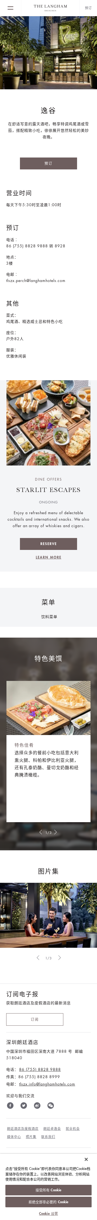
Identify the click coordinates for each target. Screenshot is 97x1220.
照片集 (31, 1137)
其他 (12, 303)
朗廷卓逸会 (52, 1128)
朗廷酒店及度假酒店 (23, 1128)
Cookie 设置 (48, 1213)
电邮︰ (12, 274)
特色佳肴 (24, 745)
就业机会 (73, 1128)
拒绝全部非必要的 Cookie (49, 1202)
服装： (12, 350)
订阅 (35, 1019)
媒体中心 (14, 1137)
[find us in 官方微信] (51, 1106)
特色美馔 (48, 659)
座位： (12, 332)
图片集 (48, 871)
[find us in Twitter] (24, 1106)
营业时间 (19, 193)
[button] (40, 832)
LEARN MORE (48, 557)
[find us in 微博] (37, 1106)
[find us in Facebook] (10, 1106)
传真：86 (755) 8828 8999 (33, 1077)
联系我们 (48, 1137)
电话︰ (12, 240)
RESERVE (48, 544)
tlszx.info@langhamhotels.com (47, 1084)
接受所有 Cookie (48, 1190)
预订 (48, 163)
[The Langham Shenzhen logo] (50, 8)
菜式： (12, 315)
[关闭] (86, 1159)
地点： (12, 257)
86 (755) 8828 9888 (40, 1069)
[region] (48, 1187)
